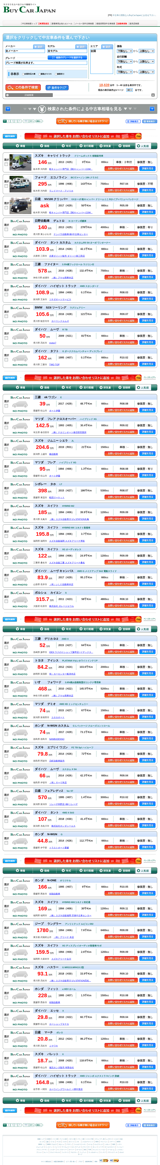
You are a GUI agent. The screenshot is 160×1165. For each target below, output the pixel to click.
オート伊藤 (54, 411)
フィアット (83, 1152)
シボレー (107, 1144)
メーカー (10, 46)
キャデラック (98, 1144)
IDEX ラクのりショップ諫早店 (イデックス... (71, 652)
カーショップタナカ (59, 1024)
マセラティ (74, 1152)
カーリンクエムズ (60, 321)
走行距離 (122, 56)
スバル (52, 1141)
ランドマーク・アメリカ (61, 191)
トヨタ (116, 1139)
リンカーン (48, 1147)
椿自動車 (53, 454)
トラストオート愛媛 (59, 848)
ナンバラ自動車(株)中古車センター (71, 234)
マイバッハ (104, 1141)
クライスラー (86, 1147)
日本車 (48, 1139)
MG (85, 1149)
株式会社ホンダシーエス (63, 826)
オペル (90, 1144)
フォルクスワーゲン (80, 1144)
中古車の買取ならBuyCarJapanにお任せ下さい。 (135, 15)
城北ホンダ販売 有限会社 (61, 1067)
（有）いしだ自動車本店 (61, 584)
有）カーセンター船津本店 (62, 674)
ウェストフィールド (99, 1149)
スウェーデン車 (100, 1139)
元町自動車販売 (57, 761)
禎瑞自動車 (54, 894)
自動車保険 (122, 23)
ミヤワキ (53, 1046)
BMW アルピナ (52, 1144)
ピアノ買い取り (71, 1161)
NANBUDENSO (56, 739)
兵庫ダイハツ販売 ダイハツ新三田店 (67, 256)
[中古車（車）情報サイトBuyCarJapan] (29, 7)
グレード (10, 58)
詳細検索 (29, 95)
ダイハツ (71, 1141)
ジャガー (52, 1149)
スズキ (64, 1141)
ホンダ (42, 1141)
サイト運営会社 (46, 1161)
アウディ (69, 1144)
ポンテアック (76, 1147)
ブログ (80, 1161)
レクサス (109, 1139)
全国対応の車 (29, 74)
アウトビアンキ (113, 1152)
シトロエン (119, 1149)
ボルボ (121, 1152)
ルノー (46, 1152)
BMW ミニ (41, 1144)
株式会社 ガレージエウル (61, 606)
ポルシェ (61, 1144)
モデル (51, 46)
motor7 (52, 343)
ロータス (79, 1149)
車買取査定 (44, 23)
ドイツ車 (55, 1139)
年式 (119, 67)
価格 (119, 46)
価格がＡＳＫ (46, 74)
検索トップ (41, 1139)
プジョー (39, 1152)
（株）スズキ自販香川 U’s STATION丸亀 (69, 519)
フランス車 (81, 1139)
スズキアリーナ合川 (61, 959)
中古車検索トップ (29, 23)
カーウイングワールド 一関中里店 (66, 1089)
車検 (96, 1161)
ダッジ (95, 1147)
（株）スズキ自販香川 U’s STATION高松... (70, 981)
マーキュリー (66, 1147)
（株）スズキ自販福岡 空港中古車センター (70, 915)
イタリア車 (89, 1139)
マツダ (58, 1141)
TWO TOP (54, 364)
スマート (112, 1141)
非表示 (15, 73)
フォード (57, 1147)
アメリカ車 (63, 1139)
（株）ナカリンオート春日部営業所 (68, 432)
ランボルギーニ (93, 1152)
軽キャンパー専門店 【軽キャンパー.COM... (70, 169)
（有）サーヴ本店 (58, 782)
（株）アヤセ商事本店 (62, 278)
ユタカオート (58, 717)
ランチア (103, 1152)
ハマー (120, 1144)
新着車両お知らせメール (62, 23)
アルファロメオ (55, 1152)
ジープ (101, 1147)
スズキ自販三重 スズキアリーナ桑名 (67, 563)
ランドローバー (62, 1149)
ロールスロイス (110, 1147)
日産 (121, 1139)
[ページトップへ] (150, 377)
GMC (114, 1144)
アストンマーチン (42, 1149)
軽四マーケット (57, 497)
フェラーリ (65, 1152)
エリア (94, 46)
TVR (89, 1149)
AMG (97, 1141)
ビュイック (39, 1147)
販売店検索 (134, 23)
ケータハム (111, 1149)
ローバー (72, 1149)
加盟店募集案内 (58, 1161)
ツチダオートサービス (60, 299)
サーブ (80, 1154)
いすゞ (78, 1141)
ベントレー (120, 1147)
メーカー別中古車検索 (84, 23)
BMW (118, 1141)
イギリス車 (72, 1139)
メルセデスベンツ (87, 1141)
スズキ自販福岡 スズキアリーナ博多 (67, 541)
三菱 (47, 1141)
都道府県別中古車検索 (105, 23)
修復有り (61, 74)
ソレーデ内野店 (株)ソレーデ (63, 804)
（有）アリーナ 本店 (64, 937)
